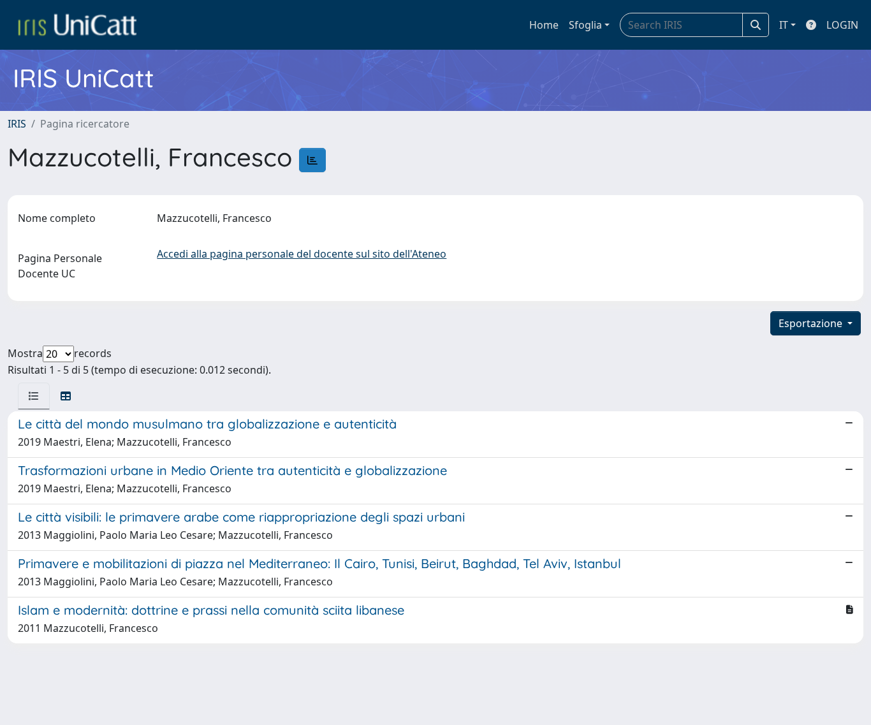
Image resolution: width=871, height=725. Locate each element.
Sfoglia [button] (585, 25)
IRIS (17, 124)
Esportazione (812, 323)
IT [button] (783, 25)
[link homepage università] (77, 25)
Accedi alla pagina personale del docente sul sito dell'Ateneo (301, 254)
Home (544, 25)
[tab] (34, 396)
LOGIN (842, 25)
